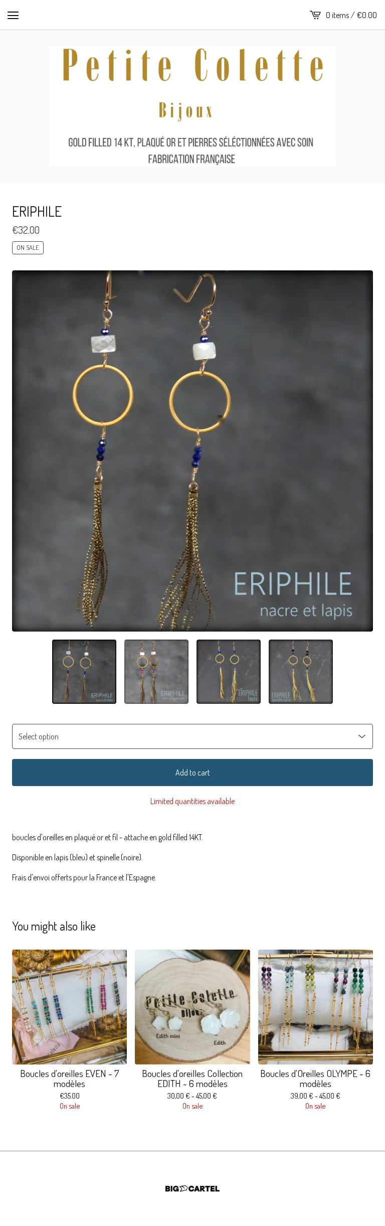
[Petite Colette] (192, 106)
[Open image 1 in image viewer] (192, 451)
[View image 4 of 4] (301, 672)
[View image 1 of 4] (84, 672)
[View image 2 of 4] (156, 672)
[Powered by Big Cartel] (192, 1188)
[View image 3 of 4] (229, 672)
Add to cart (192, 773)
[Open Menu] (13, 15)
